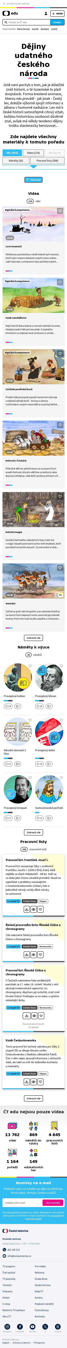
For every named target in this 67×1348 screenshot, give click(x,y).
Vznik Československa (21, 1040)
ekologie (45, 28)
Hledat (57, 22)
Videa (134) (33, 153)
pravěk (35, 28)
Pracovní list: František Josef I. (27, 860)
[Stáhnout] (27, 909)
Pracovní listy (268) (47, 160)
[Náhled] (34, 909)
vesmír (54, 28)
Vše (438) (12, 153)
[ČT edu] (10, 15)
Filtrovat (36, 179)
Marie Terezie (23, 28)
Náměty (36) (16, 160)
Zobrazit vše (33, 637)
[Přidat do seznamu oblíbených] (60, 211)
